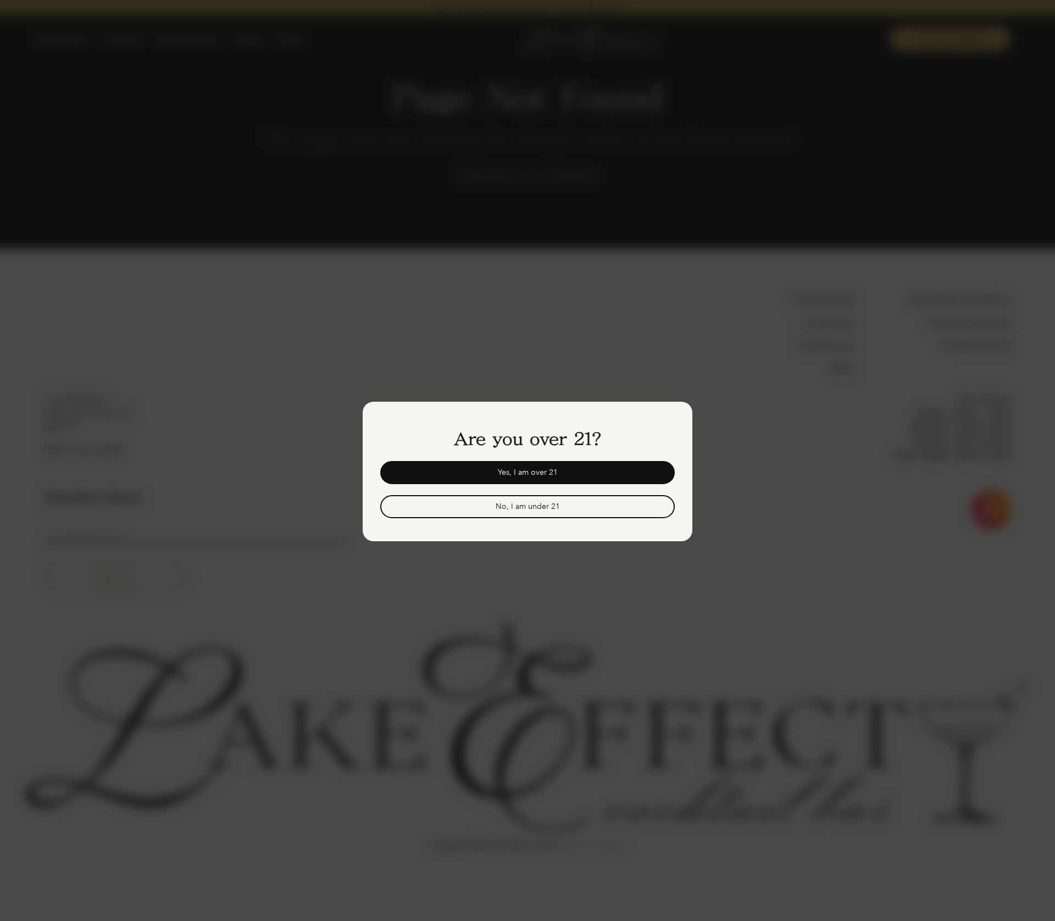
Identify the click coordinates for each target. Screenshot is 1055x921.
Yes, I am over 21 (528, 472)
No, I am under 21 (528, 506)
